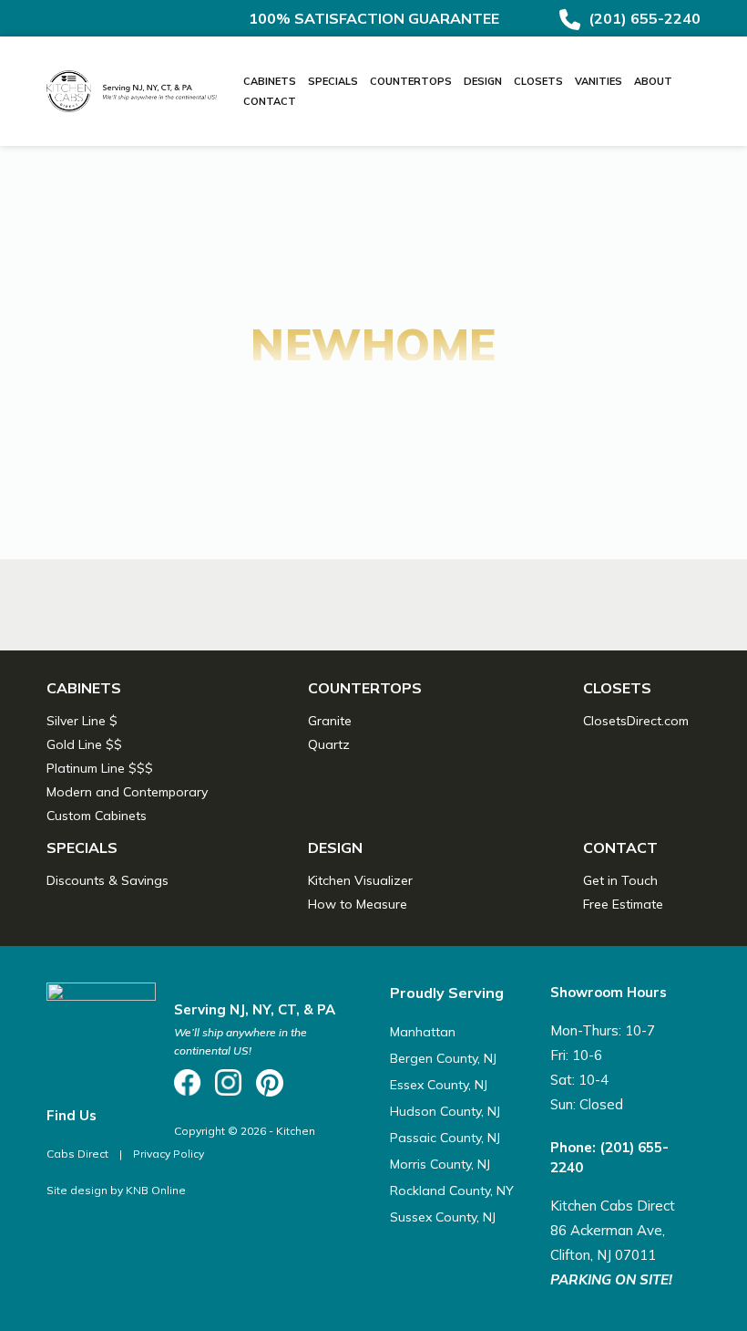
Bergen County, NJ (443, 1058)
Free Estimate (623, 904)
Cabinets (269, 81)
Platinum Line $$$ (99, 768)
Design (483, 81)
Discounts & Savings (107, 880)
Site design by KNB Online (116, 1190)
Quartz (329, 744)
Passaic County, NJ (445, 1137)
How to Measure (357, 904)
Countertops (411, 81)
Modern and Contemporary (127, 792)
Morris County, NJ (440, 1164)
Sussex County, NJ (443, 1217)
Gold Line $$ (84, 744)
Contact (269, 101)
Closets (538, 81)
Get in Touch (620, 880)
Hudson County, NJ (445, 1111)
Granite (330, 720)
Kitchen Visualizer (360, 880)
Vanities (598, 81)
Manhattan (422, 1032)
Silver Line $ (82, 720)
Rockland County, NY (452, 1190)
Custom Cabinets (96, 815)
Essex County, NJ (438, 1084)
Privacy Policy (168, 1153)
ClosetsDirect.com (636, 720)
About (653, 81)
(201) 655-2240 (643, 18)
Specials (333, 81)
